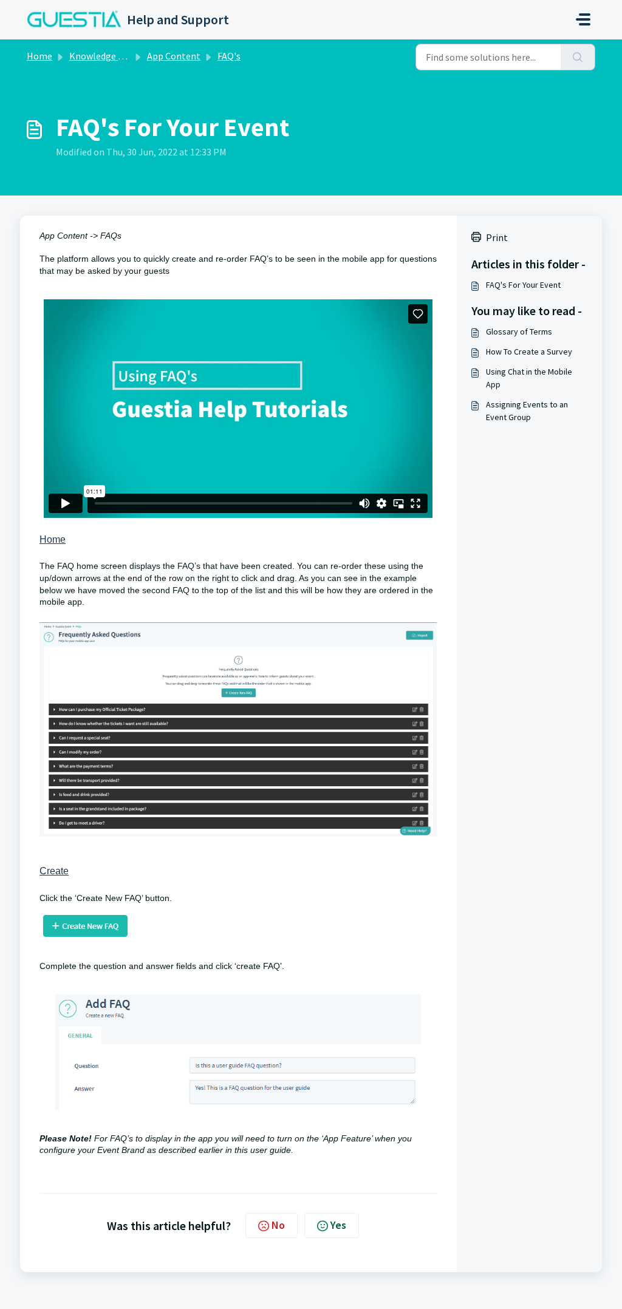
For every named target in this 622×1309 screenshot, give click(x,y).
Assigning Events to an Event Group (527, 411)
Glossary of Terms (519, 331)
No (278, 1225)
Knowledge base (103, 56)
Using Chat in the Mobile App (529, 378)
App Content (173, 56)
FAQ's (229, 56)
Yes (338, 1225)
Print (497, 237)
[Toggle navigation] (583, 19)
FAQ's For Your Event (523, 284)
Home (39, 56)
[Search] (578, 57)
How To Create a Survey (529, 351)
